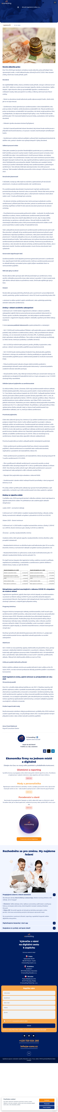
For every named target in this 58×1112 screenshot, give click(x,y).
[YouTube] (33, 1036)
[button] (44, 751)
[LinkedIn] (29, 1036)
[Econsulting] (6, 3)
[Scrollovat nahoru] (29, 1053)
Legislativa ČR (6, 25)
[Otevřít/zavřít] (54, 894)
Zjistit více (29, 778)
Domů (18, 7)
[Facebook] (24, 1036)
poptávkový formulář (40, 1029)
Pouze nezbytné (47, 1107)
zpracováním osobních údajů (20, 1021)
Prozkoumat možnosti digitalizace (29, 839)
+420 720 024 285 (29, 1040)
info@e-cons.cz (29, 1046)
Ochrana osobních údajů (29, 952)
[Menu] (55, 2)
